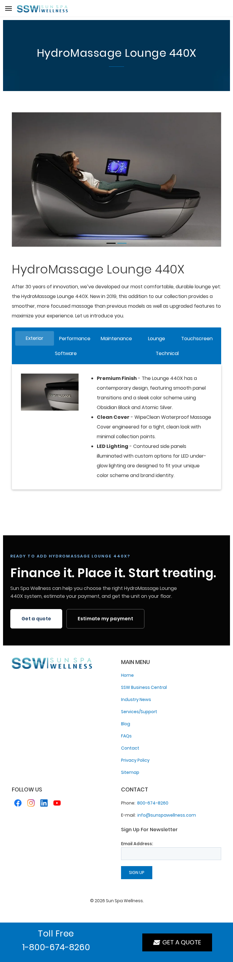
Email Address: (137, 844)
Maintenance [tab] (116, 338)
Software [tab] (66, 353)
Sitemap (130, 772)
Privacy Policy (135, 760)
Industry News (136, 699)
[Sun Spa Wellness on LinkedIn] (44, 804)
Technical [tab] (167, 353)
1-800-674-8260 (56, 947)
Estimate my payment (105, 618)
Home (127, 675)
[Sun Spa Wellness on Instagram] (31, 804)
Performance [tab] (74, 338)
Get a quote (36, 618)
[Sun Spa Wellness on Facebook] (18, 804)
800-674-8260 (152, 803)
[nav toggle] (8, 8)
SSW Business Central (144, 687)
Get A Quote (180, 942)
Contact (130, 748)
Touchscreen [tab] (197, 338)
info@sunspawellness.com (166, 815)
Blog (125, 724)
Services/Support (139, 712)
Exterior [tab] (34, 338)
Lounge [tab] (156, 338)
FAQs (126, 736)
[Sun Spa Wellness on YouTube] (57, 804)
